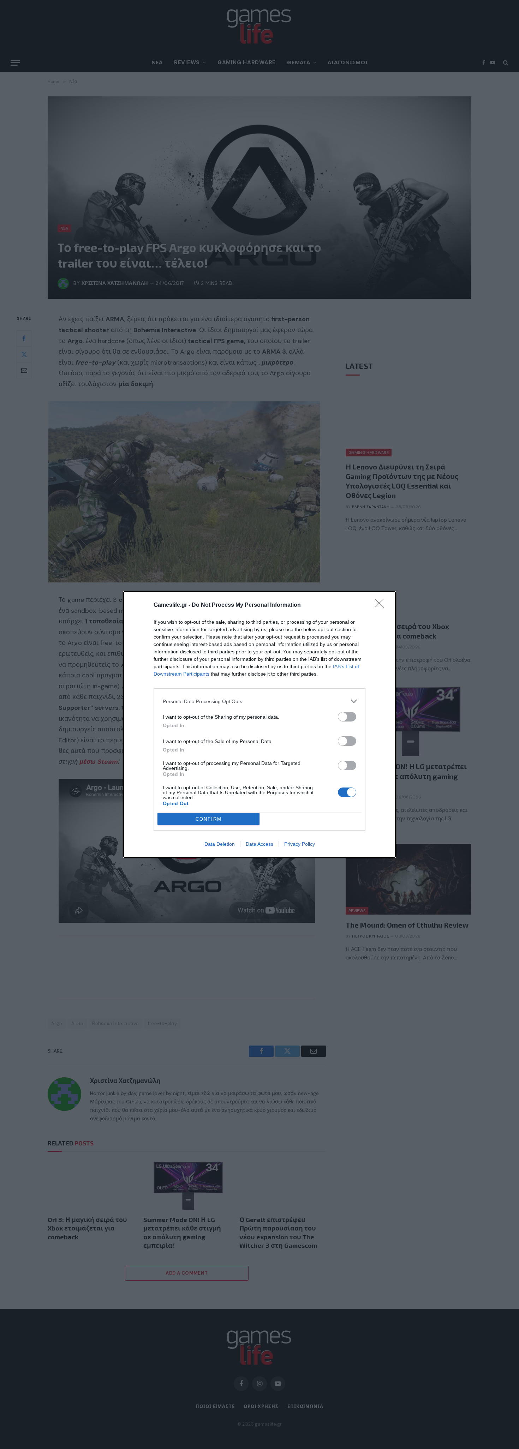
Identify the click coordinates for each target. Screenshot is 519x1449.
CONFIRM (209, 819)
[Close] (381, 605)
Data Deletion (219, 844)
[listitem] (259, 701)
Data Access (259, 844)
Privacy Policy (299, 844)
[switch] (347, 716)
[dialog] (259, 724)
